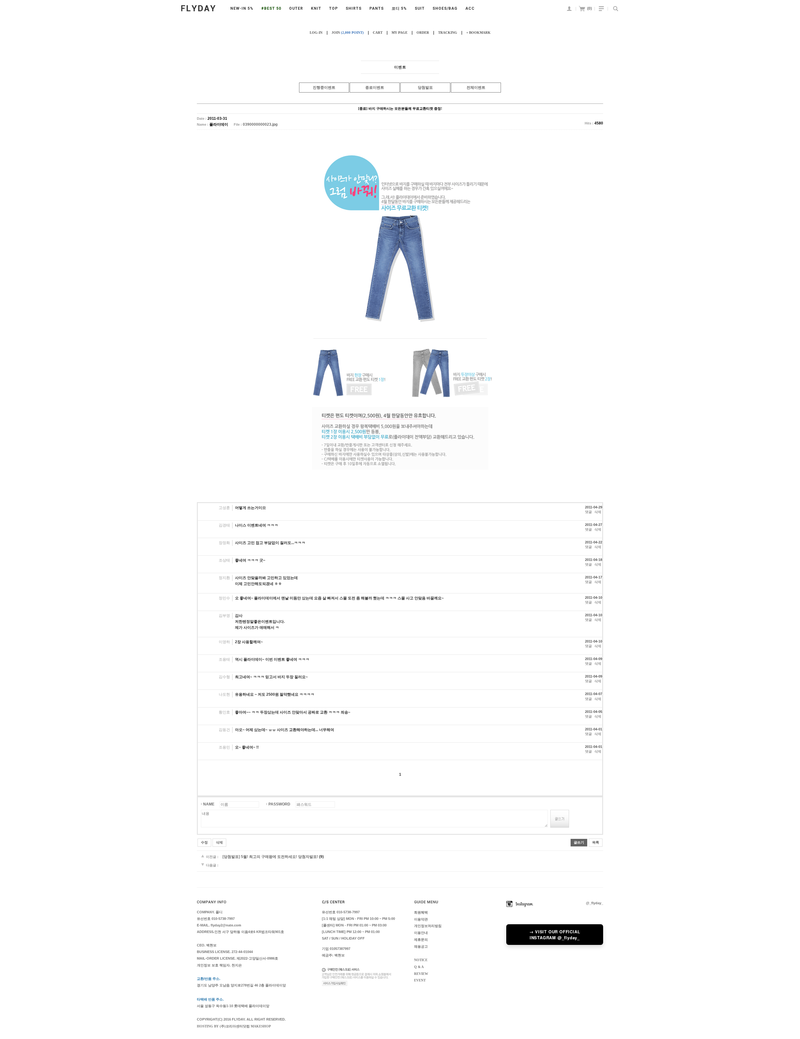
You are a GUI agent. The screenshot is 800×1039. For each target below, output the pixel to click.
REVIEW (421, 973)
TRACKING (447, 32)
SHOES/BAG (445, 8)
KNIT (316, 8)
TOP (333, 8)
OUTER (296, 8)
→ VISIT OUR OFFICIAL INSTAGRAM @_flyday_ (554, 935)
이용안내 (421, 933)
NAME (208, 804)
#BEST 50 (271, 8)
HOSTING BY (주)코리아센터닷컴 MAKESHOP (234, 1026)
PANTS (376, 8)
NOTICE (421, 960)
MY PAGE (400, 32)
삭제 (597, 512)
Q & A (419, 967)
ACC (470, 8)
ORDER (423, 32)
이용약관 (421, 919)
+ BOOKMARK (478, 32)
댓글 (588, 512)
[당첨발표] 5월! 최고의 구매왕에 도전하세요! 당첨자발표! (270, 857)
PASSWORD (279, 804)
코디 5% (399, 8)
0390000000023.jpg (260, 125)
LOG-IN (316, 32)
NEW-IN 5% (241, 8)
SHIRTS (354, 8)
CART (377, 32)
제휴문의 (421, 939)
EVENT (420, 980)
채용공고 (421, 946)
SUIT (420, 8)
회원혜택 (421, 912)
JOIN (348, 32)
